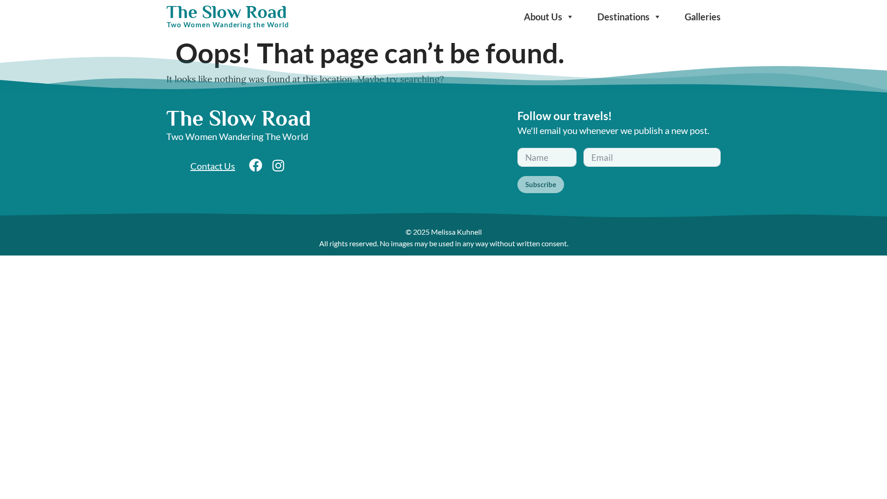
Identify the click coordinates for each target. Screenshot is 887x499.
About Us (543, 16)
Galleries (703, 16)
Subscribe (540, 184)
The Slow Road (226, 11)
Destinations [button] (623, 16)
